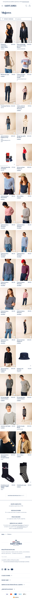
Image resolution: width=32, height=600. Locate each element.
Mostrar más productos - (16, 495)
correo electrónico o (21, 526)
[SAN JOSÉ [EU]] (10, 6)
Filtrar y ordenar (12, 18)
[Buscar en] (26, 6)
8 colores (3, 199)
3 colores (19, 170)
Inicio (3, 534)
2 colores (3, 76)
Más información (25, 1)
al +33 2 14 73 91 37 (18, 528)
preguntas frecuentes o (17, 525)
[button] (14, 41)
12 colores (3, 227)
